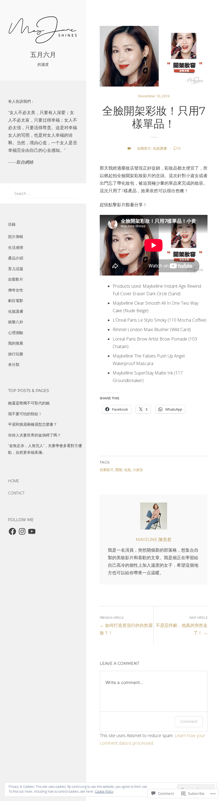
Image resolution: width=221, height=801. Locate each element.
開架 (118, 469)
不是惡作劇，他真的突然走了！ (182, 626)
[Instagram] (22, 531)
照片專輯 (15, 236)
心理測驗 (15, 332)
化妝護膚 (15, 311)
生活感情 (15, 247)
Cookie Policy (104, 791)
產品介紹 (15, 257)
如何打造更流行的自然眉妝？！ (126, 626)
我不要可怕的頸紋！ (25, 413)
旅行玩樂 (15, 353)
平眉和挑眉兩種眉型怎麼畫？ (32, 424)
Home (13, 480)
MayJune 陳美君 (153, 539)
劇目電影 (15, 300)
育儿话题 (15, 268)
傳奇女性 (15, 290)
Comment (188, 721)
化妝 (127, 469)
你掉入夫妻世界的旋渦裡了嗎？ (34, 435)
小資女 (138, 469)
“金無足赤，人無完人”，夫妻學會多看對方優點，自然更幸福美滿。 (45, 449)
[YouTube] (31, 531)
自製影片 (15, 279)
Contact (16, 493)
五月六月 (43, 55)
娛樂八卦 (15, 321)
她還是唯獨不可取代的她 (29, 402)
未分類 (13, 364)
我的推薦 (15, 343)
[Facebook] (12, 531)
